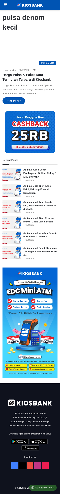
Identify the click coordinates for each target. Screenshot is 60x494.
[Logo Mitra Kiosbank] (30, 5)
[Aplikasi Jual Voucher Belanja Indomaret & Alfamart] (11, 237)
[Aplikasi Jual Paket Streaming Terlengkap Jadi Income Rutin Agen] (11, 252)
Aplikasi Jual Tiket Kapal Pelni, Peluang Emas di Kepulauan (37, 189)
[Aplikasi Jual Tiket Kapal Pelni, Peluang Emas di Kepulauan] (11, 190)
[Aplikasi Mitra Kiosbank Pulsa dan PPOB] (20, 443)
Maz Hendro (10, 70)
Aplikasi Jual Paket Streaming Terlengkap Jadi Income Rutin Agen (40, 251)
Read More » (14, 100)
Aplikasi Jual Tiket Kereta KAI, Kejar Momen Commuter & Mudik (39, 205)
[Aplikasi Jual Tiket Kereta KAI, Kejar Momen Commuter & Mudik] (11, 206)
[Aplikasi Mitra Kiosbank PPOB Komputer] (30, 449)
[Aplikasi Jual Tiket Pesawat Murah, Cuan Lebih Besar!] (11, 222)
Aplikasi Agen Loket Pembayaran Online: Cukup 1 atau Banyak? (39, 173)
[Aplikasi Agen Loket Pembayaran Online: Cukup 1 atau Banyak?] (11, 174)
